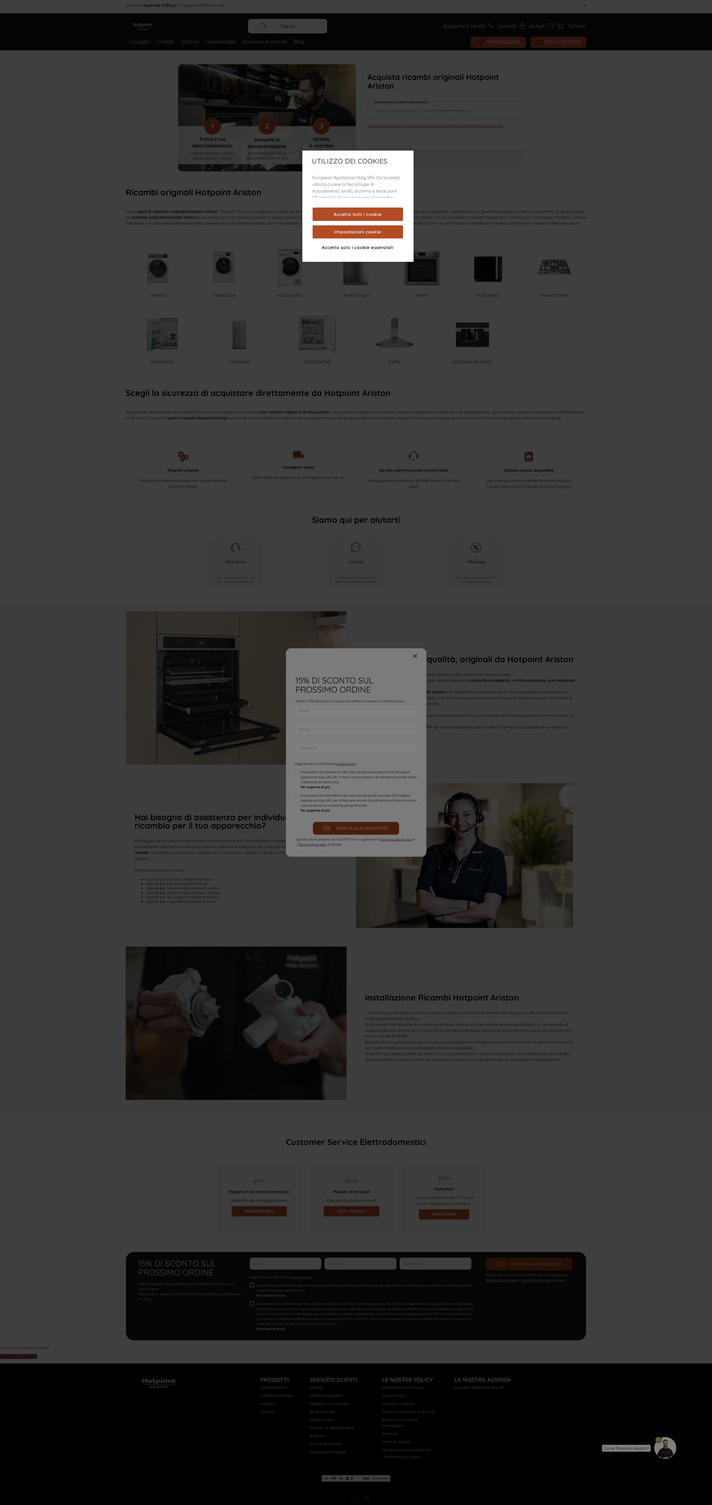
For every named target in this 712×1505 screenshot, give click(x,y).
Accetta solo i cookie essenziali (358, 247)
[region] (358, 206)
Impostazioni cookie (357, 232)
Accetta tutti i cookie (358, 214)
